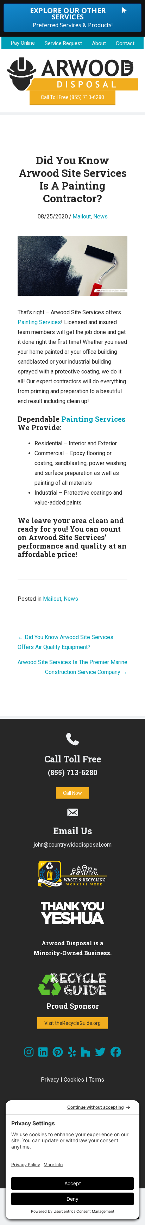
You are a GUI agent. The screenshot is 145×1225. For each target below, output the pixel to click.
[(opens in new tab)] (72, 886)
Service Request (63, 43)
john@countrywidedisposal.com (73, 844)
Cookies (74, 1079)
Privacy (50, 1079)
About (99, 43)
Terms (96, 1079)
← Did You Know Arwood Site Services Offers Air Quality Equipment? (65, 642)
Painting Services (39, 322)
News (100, 216)
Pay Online (23, 43)
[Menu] (129, 66)
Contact (125, 43)
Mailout (81, 216)
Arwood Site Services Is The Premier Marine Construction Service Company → (72, 667)
